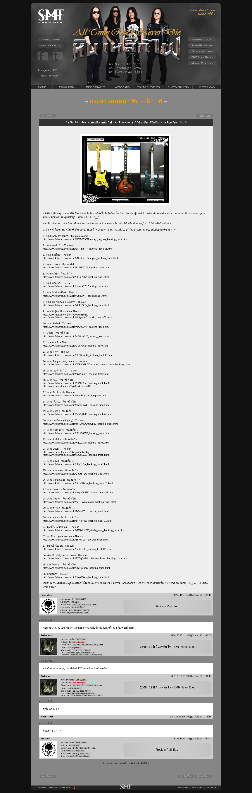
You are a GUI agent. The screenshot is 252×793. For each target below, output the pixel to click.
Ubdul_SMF (46, 716)
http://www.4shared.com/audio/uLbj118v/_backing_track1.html (76, 464)
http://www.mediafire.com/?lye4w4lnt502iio (65, 314)
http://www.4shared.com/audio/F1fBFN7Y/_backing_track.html (76, 267)
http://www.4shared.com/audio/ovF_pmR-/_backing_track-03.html (78, 248)
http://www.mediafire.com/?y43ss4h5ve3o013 (67, 386)
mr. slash (47, 595)
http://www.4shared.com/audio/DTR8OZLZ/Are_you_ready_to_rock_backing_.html (86, 364)
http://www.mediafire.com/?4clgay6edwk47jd (66, 452)
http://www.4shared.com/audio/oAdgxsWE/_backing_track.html (76, 405)
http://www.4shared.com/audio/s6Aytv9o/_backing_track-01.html (77, 317)
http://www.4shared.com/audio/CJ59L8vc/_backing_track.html (76, 383)
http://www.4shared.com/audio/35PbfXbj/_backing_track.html (75, 539)
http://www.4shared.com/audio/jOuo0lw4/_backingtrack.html (75, 295)
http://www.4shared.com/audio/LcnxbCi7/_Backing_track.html (75, 286)
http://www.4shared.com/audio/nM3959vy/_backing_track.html (76, 326)
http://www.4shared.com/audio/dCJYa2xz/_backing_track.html (76, 374)
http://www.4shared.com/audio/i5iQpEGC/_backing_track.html (76, 454)
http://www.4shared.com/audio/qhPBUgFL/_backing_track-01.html (78, 355)
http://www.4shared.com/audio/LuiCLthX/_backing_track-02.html (77, 549)
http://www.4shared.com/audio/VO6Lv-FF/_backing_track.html (76, 336)
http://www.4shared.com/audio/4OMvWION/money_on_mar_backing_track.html (85, 239)
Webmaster (46, 635)
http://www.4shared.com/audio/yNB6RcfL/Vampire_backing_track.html (80, 258)
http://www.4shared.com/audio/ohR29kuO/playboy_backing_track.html (80, 423)
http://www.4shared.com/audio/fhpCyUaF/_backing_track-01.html (77, 414)
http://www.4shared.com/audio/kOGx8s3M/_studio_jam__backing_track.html (84, 530)
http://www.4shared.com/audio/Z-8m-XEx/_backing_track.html (76, 511)
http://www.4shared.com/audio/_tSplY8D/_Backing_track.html (76, 277)
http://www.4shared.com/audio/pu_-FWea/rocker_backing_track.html (79, 502)
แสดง (94, 605)
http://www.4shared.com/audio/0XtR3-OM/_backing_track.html (76, 433)
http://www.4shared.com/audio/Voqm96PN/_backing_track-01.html (78, 492)
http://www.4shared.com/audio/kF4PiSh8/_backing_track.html (76, 305)
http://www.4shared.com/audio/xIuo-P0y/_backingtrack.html (74, 395)
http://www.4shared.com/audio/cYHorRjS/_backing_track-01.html (77, 520)
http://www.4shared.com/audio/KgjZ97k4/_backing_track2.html (76, 442)
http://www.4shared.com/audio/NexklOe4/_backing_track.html (76, 577)
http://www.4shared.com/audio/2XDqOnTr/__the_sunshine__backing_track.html (85, 558)
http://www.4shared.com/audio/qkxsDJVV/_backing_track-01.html (78, 483)
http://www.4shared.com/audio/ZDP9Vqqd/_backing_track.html (76, 568)
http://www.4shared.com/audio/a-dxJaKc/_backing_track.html (75, 345)
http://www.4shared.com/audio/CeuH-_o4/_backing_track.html (76, 473)
